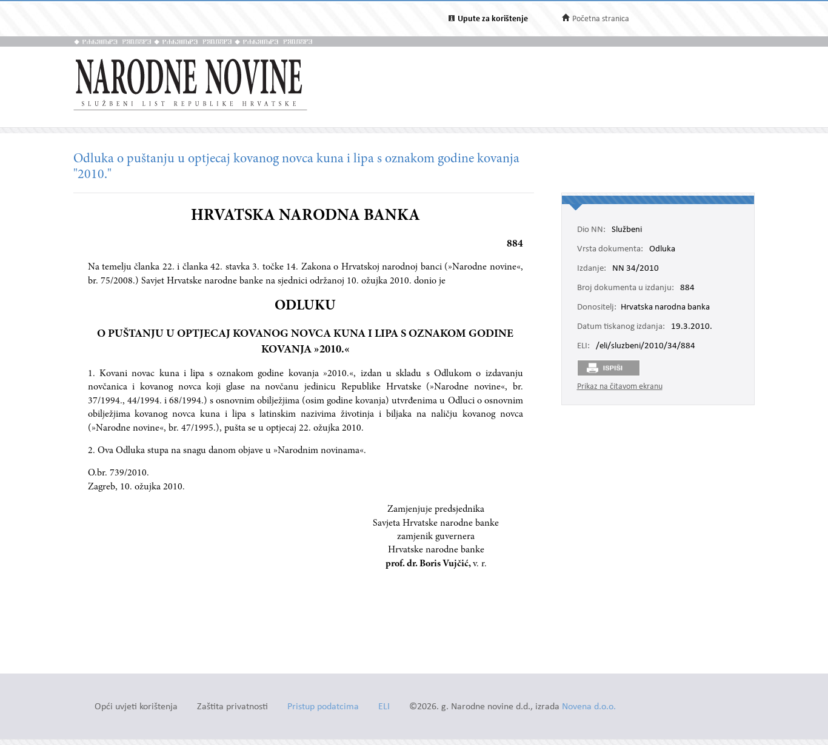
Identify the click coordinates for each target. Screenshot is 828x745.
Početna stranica (600, 19)
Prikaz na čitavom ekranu (620, 386)
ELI (384, 707)
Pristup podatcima (323, 707)
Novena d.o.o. (589, 707)
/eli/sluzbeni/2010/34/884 (645, 346)
